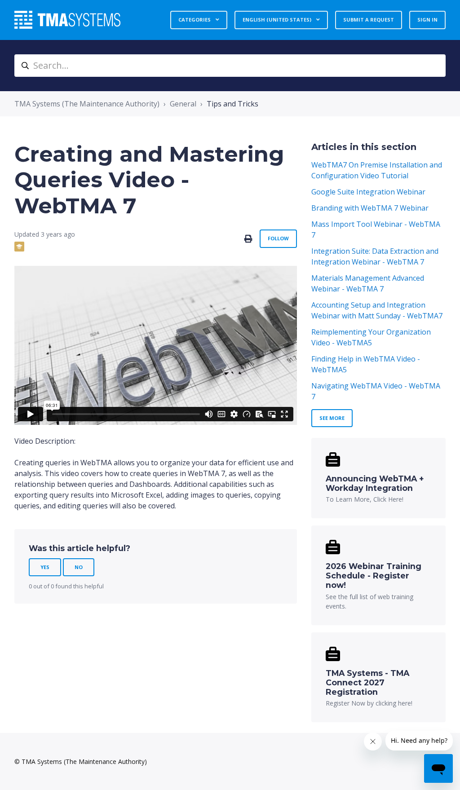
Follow (278, 238)
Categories (195, 19)
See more (332, 418)
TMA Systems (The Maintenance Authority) (86, 104)
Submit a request (368, 19)
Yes (44, 567)
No (79, 567)
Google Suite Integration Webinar (368, 192)
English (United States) (278, 19)
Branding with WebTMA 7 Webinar (370, 208)
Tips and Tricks (232, 104)
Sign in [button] (427, 19)
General (183, 104)
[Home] (67, 20)
